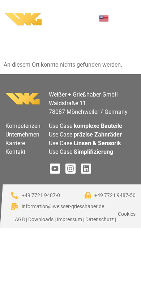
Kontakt (15, 151)
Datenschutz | (100, 219)
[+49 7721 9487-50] (88, 195)
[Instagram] (70, 169)
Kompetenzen (22, 125)
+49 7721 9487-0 (41, 195)
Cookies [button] (127, 214)
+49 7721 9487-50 (115, 195)
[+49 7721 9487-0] (14, 195)
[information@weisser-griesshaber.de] (14, 206)
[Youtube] (55, 169)
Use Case (85, 125)
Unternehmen (22, 134)
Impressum (69, 219)
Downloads (41, 219)
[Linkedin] (86, 169)
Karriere (15, 143)
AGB (20, 219)
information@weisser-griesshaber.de (63, 206)
